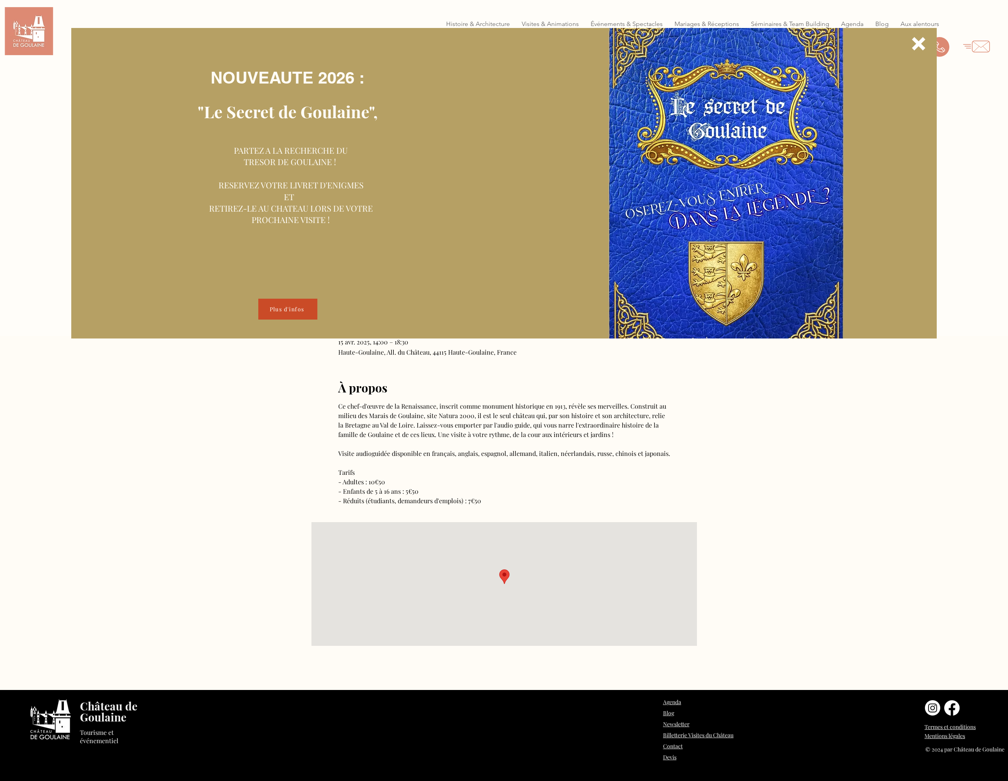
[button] (918, 43)
